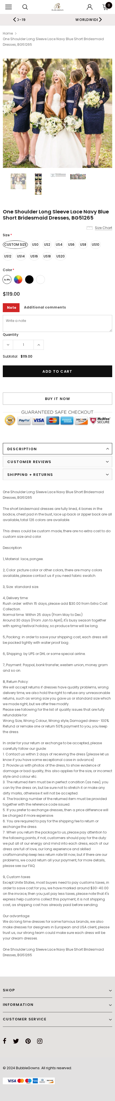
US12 (7, 256)
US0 (35, 244)
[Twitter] (16, 1041)
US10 (95, 244)
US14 (21, 256)
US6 (71, 244)
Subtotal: (10, 356)
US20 (60, 256)
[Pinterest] (28, 1041)
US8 (83, 244)
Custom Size (15, 244)
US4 (59, 244)
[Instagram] (39, 1041)
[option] (57, 113)
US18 (47, 256)
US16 (34, 256)
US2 (47, 244)
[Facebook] (4, 1041)
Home (8, 33)
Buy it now (57, 398)
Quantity (10, 334)
